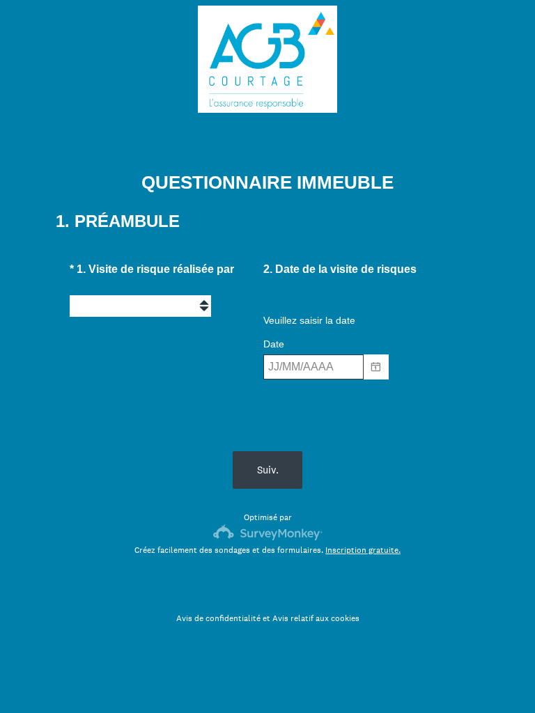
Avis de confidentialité (218, 618)
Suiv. (268, 469)
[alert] (351, 389)
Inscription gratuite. (363, 550)
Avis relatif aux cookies (315, 618)
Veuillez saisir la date (309, 320)
